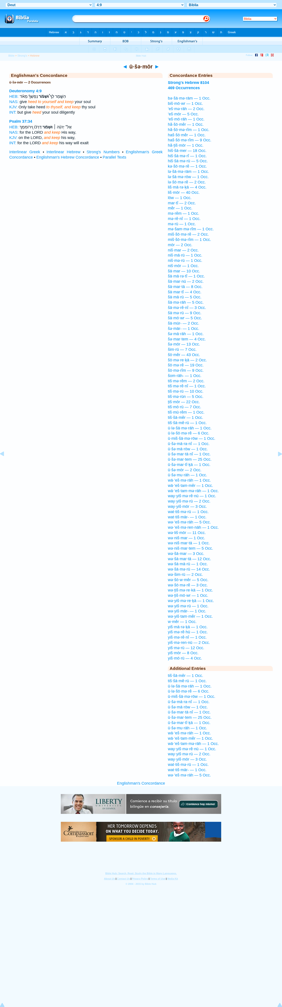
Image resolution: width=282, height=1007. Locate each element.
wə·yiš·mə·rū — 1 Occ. (188, 606)
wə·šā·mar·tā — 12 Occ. (189, 559)
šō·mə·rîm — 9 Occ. (186, 370)
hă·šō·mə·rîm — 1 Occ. (188, 129)
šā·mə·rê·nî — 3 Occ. (187, 307)
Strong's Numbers (103, 152)
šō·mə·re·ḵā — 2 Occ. (187, 360)
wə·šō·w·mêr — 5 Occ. (188, 580)
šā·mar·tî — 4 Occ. (184, 292)
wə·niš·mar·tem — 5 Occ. (190, 548)
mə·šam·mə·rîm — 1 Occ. (191, 229)
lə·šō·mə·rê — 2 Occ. (187, 182)
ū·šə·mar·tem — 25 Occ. (190, 459)
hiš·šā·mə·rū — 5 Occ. (188, 161)
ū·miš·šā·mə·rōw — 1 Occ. (191, 438)
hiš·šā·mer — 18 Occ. (187, 150)
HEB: (14, 96)
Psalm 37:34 (20, 121)
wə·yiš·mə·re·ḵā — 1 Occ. (191, 601)
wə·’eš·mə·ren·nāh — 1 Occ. (193, 527)
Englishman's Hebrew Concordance (67, 157)
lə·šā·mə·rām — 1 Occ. (188, 171)
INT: (12, 112)
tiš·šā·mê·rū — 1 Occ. (187, 423)
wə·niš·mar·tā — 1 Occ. (189, 543)
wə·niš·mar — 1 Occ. (186, 538)
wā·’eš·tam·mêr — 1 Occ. (190, 485)
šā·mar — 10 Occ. (184, 271)
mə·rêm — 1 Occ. (183, 213)
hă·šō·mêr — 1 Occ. (186, 124)
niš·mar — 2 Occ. (183, 250)
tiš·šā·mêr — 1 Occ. (185, 417)
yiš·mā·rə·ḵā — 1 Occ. (188, 627)
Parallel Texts (114, 157)
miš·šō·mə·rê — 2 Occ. (188, 234)
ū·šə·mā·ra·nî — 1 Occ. (189, 444)
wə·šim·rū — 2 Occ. (185, 574)
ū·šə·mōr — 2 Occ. (184, 470)
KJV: (13, 107)
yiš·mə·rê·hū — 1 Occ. (188, 632)
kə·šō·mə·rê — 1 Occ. (187, 166)
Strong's (22, 55)
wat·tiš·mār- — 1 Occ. (187, 517)
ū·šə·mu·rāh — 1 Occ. (187, 475)
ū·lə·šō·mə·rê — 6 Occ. (188, 433)
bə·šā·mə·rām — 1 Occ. (189, 98)
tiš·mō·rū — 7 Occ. (184, 407)
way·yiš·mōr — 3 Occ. (187, 506)
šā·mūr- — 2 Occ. (183, 323)
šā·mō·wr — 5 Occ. (185, 318)
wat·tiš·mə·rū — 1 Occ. (188, 512)
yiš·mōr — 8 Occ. (183, 653)
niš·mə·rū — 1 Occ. (185, 260)
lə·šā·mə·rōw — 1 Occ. (188, 177)
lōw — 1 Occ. (179, 198)
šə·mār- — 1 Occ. (183, 328)
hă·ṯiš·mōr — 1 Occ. (185, 145)
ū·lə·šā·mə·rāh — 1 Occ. (190, 428)
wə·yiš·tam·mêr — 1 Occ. (190, 616)
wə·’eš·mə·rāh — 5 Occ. (189, 522)
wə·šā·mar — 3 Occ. (186, 553)
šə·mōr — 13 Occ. (184, 344)
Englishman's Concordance (141, 783)
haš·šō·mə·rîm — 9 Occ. (189, 140)
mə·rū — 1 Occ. (182, 224)
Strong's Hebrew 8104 (188, 82)
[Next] (276, 464)
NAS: (14, 102)
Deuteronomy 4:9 (25, 91)
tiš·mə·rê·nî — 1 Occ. (187, 386)
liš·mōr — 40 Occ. (184, 192)
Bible (11, 55)
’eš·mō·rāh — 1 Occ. (186, 119)
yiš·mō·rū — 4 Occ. (185, 658)
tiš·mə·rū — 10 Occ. (185, 391)
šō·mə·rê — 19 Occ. (186, 365)
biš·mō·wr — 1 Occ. (185, 103)
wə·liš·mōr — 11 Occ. (187, 532)
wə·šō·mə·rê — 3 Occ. (188, 585)
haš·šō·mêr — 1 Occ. (187, 135)
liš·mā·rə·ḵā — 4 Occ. (187, 187)
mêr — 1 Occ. (180, 208)
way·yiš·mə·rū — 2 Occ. (189, 501)
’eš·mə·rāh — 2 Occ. (186, 109)
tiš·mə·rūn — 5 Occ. (185, 396)
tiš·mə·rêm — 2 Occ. (186, 381)
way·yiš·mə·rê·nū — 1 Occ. (192, 496)
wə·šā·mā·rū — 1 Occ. (188, 564)
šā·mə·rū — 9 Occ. (184, 313)
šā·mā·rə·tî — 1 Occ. (186, 276)
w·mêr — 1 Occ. (182, 621)
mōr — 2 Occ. (180, 245)
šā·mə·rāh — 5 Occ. (186, 302)
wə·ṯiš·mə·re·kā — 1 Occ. (190, 590)
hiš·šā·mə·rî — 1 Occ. (187, 156)
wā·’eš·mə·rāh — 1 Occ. (189, 480)
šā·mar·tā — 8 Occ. (185, 287)
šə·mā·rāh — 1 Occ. (186, 334)
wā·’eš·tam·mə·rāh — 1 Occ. (193, 491)
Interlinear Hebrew (63, 152)
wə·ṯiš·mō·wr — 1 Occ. (188, 595)
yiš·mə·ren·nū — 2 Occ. (189, 642)
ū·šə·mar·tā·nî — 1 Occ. (189, 454)
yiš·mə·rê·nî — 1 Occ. (187, 637)
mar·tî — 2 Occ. (182, 203)
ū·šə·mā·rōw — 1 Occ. (188, 449)
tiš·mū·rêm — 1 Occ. (186, 412)
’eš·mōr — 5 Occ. (183, 114)
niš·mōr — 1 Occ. (183, 266)
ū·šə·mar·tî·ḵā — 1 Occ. (189, 464)
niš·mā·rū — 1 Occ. (185, 255)
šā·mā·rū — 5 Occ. (184, 297)
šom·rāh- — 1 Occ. (184, 375)
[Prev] (5, 464)
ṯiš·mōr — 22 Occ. (184, 402)
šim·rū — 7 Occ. (182, 349)
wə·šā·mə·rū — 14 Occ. (189, 569)
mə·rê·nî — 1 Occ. (184, 218)
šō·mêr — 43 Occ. (184, 355)
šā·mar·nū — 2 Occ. (186, 281)
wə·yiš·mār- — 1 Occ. (187, 611)
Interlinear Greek (24, 152)
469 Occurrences (184, 88)
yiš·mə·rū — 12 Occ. (186, 648)
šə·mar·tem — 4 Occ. (187, 339)
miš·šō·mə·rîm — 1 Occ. (189, 239)
